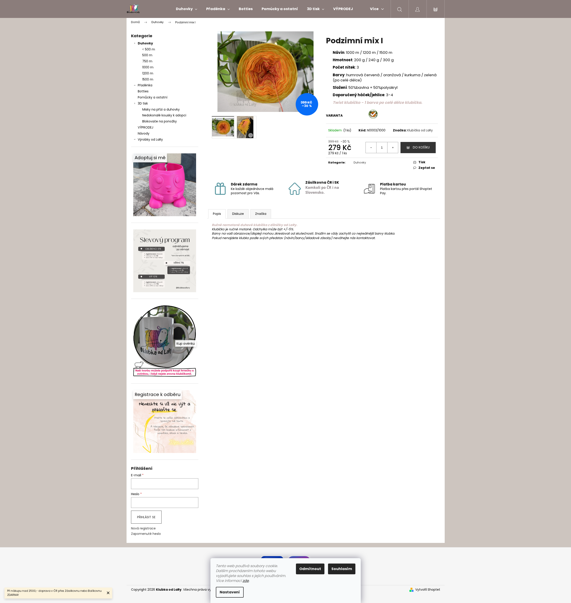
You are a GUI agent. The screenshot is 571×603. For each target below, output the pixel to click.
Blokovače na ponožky (159, 121)
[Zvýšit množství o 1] (392, 147)
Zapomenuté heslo (146, 534)
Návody (143, 133)
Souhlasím (341, 568)
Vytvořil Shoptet (427, 590)
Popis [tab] (217, 213)
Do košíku (421, 147)
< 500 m (148, 49)
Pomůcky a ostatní (152, 97)
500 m (147, 55)
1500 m (147, 79)
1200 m (147, 73)
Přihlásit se (146, 517)
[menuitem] (186, 9)
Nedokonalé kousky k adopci (164, 115)
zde (246, 580)
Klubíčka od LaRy (420, 130)
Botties (143, 91)
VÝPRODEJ (145, 127)
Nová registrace (143, 528)
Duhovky (145, 43)
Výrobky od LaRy (150, 139)
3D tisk (143, 103)
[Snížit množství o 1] (371, 147)
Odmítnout (310, 568)
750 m (147, 61)
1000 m (147, 67)
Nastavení (230, 592)
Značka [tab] (260, 213)
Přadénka (145, 85)
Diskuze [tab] (238, 213)
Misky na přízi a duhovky (161, 109)
